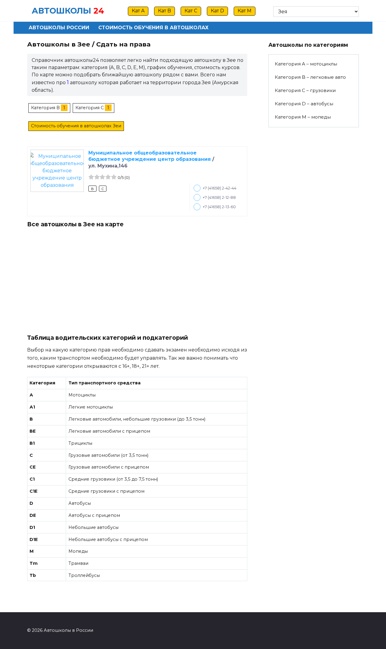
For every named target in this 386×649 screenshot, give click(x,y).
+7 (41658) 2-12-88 (219, 197)
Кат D (217, 11)
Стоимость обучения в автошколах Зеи (76, 126)
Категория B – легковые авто (310, 77)
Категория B (45, 107)
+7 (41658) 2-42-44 (219, 188)
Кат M (245, 11)
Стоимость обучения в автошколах (153, 27)
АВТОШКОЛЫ (61, 11)
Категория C (89, 107)
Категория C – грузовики (305, 90)
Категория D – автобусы (304, 104)
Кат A (138, 11)
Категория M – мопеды (303, 117)
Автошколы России (59, 27)
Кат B (164, 11)
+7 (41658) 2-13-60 (219, 207)
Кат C (191, 11)
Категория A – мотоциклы (306, 64)
